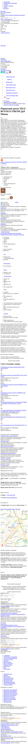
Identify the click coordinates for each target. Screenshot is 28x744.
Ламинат (6, 675)
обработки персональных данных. (10, 645)
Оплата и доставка (8, 5)
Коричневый (7, 263)
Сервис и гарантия (5, 458)
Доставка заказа (5, 441)
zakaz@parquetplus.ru (6, 61)
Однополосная (7, 276)
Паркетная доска (8, 674)
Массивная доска (8, 680)
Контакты (6, 8)
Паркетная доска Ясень (9, 698)
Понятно (3, 739)
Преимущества (4, 234)
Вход (2, 12)
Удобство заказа (5, 465)
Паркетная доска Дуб (9, 696)
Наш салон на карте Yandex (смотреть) (10, 509)
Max (5, 59)
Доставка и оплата (8, 659)
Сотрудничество (14, 167)
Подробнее (3, 207)
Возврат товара (7, 662)
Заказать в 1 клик (5, 199)
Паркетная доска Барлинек (10, 689)
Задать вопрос (4, 119)
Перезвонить (4, 720)
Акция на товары (8, 684)
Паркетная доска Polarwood (11, 693)
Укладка (6, 4)
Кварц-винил (7, 676)
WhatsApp (3, 45)
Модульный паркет (8, 678)
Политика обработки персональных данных (12, 731)
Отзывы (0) (21, 234)
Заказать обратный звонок (7, 62)
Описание (18, 233)
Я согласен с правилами (10, 645)
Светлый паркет (8, 702)
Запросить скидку (5, 167)
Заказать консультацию (14, 360)
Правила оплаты (8, 665)
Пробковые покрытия (9, 682)
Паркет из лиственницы (10, 699)
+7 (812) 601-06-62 (10, 495)
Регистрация (7, 12)
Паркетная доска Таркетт (10, 695)
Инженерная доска (8, 679)
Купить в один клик (6, 173)
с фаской (6, 313)
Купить (2, 383)
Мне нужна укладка (6, 651)
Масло (5, 270)
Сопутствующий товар (9, 683)
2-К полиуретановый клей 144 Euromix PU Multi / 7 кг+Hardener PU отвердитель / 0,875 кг (14, 411)
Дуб (5, 254)
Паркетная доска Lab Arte (10, 692)
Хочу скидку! (4, 650)
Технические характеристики (8, 233)
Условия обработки (5, 606)
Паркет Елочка (7, 700)
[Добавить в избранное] (14, 372)
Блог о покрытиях (8, 663)
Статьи (5, 7)
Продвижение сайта (6, 735)
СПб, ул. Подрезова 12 (6, 19)
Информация (5, 203)
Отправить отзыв (5, 607)
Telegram (3, 58)
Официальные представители (8, 453)
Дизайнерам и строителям (10, 3)
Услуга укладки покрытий (10, 658)
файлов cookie (9, 738)
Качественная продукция (7, 446)
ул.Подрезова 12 (5, 726)
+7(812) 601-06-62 (5, 32)
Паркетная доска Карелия (10, 691)
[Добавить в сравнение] (14, 370)
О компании (7, 1)
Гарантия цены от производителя (9, 435)
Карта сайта (7, 666)
